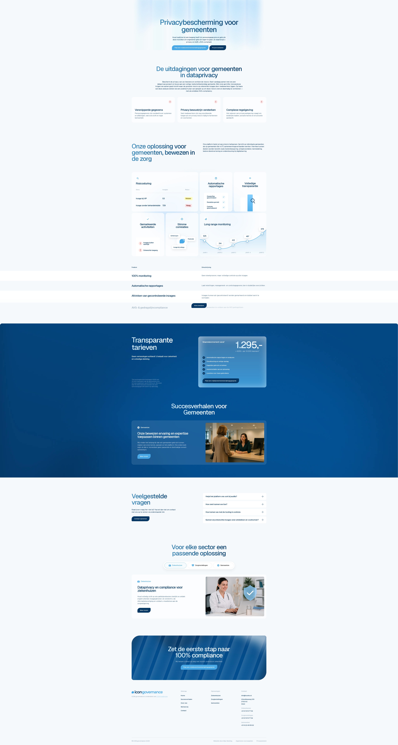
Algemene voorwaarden (244, 741)
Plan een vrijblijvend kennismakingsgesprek (190, 48)
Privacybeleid (261, 741)
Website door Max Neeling (222, 741)
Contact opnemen (140, 519)
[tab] (175, 565)
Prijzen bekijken (217, 48)
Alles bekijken (199, 305)
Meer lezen (144, 456)
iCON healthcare (162, 696)
